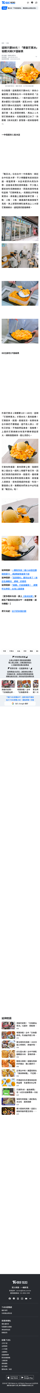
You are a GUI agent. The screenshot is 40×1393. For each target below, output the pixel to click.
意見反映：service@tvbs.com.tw (20, 1291)
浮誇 (24, 651)
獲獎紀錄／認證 (7, 1369)
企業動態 (4, 1346)
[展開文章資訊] (36, 57)
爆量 (31, 651)
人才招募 (4, 1349)
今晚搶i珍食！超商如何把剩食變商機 (20, 674)
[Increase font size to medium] (28, 2)
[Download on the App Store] (13, 1377)
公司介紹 (4, 1343)
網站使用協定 (6, 1330)
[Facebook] (10, 1299)
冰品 (18, 651)
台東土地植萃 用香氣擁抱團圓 (20, 660)
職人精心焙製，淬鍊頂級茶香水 (20, 662)
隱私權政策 (5, 1324)
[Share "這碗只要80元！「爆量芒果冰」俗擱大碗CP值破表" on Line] (32, 3)
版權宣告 (4, 1332)
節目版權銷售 (6, 1358)
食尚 (7, 43)
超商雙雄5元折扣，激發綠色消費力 (20, 671)
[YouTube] (26, 1299)
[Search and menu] (36, 3)
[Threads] (18, 1299)
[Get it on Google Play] (27, 1377)
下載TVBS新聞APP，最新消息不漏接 (20, 697)
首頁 (3, 43)
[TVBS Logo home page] (8, 2)
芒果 (4, 651)
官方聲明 (4, 1366)
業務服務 (4, 1363)
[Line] (14, 1299)
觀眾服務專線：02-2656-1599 (20, 1293)
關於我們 (4, 1310)
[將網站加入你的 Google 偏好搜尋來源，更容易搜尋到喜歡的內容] (20, 704)
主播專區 (4, 1352)
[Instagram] (22, 1299)
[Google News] (30, 1299)
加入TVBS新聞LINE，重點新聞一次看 (20, 700)
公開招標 (4, 1360)
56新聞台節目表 (7, 1313)
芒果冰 (11, 651)
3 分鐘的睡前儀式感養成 (20, 665)
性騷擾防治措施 (7, 1327)
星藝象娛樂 (5, 1355)
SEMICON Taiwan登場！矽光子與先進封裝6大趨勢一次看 (23, 8)
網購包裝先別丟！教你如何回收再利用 (20, 676)
